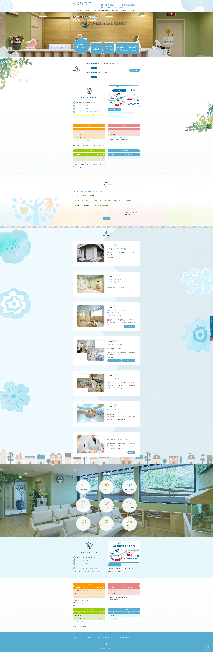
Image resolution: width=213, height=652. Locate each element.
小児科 (92, 10)
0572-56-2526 (87, 111)
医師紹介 (83, 10)
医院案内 (88, 10)
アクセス (128, 10)
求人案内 (133, 10)
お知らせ (124, 10)
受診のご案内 (112, 10)
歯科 (100, 10)
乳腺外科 (96, 10)
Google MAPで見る (114, 109)
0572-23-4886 (84, 108)
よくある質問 (118, 10)
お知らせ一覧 (134, 70)
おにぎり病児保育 (105, 10)
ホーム (79, 10)
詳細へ (106, 218)
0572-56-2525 (86, 105)
